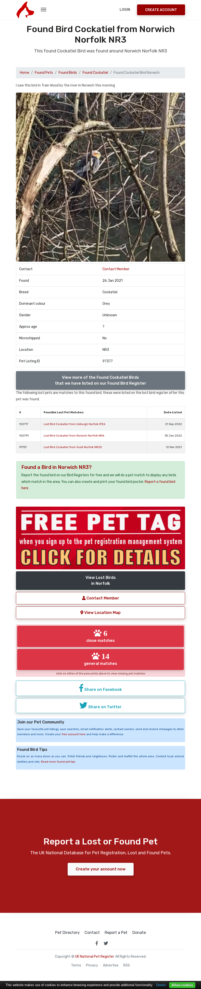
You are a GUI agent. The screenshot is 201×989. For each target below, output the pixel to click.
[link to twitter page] (106, 943)
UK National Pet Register (94, 956)
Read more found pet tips (58, 761)
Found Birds (68, 73)
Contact (92, 932)
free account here (74, 734)
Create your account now (101, 869)
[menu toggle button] (43, 9)
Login (125, 10)
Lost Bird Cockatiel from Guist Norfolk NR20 (73, 447)
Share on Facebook (102, 689)
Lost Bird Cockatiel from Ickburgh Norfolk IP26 (74, 424)
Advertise (110, 965)
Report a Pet (116, 932)
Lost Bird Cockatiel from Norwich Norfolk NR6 (74, 435)
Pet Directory (67, 932)
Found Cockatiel (95, 73)
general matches (100, 659)
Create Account (161, 10)
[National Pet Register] (25, 10)
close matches (100, 636)
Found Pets (44, 73)
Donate (139, 932)
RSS (126, 965)
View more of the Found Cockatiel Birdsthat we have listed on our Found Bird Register (100, 380)
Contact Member (115, 269)
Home (24, 73)
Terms (76, 965)
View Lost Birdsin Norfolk (101, 580)
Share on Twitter (104, 707)
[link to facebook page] (96, 943)
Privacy (92, 965)
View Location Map (102, 612)
